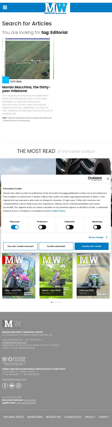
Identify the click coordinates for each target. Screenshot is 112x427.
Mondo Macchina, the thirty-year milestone (26, 89)
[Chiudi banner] (108, 179)
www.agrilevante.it (26, 402)
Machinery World (23, 118)
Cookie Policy (58, 211)
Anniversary (24, 121)
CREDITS (103, 417)
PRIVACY (90, 417)
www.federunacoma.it (14, 379)
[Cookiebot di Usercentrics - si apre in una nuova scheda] (90, 179)
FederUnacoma (11, 121)
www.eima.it (30, 400)
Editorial (11, 118)
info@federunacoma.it (14, 342)
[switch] (42, 227)
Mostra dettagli (96, 237)
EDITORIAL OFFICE (14, 417)
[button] (51, 302)
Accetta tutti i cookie (91, 246)
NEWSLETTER (53, 417)
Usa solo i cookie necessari (20, 246)
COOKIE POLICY (73, 417)
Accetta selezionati (56, 246)
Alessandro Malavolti (42, 118)
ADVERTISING (35, 417)
